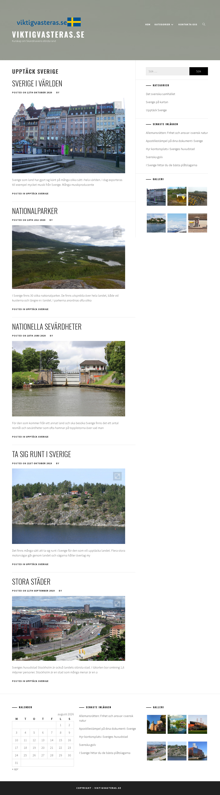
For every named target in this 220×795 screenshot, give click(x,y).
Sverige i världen (37, 83)
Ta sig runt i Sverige (41, 454)
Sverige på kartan (157, 102)
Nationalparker (35, 210)
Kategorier (162, 24)
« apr (15, 769)
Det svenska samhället (160, 94)
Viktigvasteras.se (48, 34)
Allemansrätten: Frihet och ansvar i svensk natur (177, 133)
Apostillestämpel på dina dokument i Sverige (174, 141)
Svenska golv (154, 157)
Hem (147, 24)
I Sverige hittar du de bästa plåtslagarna (171, 165)
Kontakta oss (187, 24)
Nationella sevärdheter (47, 326)
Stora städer (31, 581)
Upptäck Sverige (37, 193)
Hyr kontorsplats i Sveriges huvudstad (170, 149)
